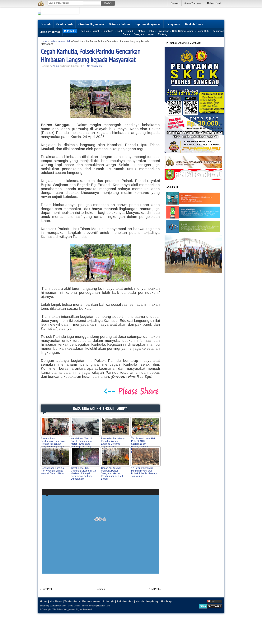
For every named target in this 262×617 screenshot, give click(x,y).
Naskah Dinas (194, 24)
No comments (94, 66)
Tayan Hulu (203, 31)
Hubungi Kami (214, 3)
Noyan (150, 34)
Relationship (125, 601)
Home (43, 601)
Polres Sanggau (64, 609)
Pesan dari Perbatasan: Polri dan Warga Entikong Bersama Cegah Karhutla (113, 442)
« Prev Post (46, 589)
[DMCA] (210, 608)
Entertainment (91, 601)
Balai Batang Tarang (183, 31)
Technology (72, 601)
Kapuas (85, 31)
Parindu (130, 31)
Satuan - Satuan (119, 24)
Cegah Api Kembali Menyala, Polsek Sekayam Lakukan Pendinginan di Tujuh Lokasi (112, 473)
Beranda (175, 3)
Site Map (166, 601)
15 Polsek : (70, 31)
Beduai (126, 34)
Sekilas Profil (64, 24)
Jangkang (108, 31)
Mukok (95, 31)
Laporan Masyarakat (148, 24)
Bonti (119, 31)
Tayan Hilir (163, 31)
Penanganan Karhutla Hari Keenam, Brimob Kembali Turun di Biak (52, 471)
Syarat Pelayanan (193, 3)
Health (140, 601)
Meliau (141, 31)
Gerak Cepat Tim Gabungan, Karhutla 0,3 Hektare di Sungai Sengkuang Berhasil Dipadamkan (83, 473)
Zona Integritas (50, 31)
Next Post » (155, 589)
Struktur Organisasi (91, 24)
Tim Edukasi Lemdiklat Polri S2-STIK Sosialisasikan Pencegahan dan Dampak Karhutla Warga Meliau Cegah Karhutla (144, 445)
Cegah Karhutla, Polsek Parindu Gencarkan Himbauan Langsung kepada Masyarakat (91, 55)
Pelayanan (173, 24)
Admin (56, 66)
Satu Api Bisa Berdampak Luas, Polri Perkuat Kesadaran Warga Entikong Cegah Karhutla (53, 444)
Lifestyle (108, 601)
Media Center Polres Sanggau (82, 606)
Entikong (162, 34)
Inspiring (152, 601)
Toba (151, 31)
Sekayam (139, 34)
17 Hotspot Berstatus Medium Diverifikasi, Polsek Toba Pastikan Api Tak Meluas (144, 472)
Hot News (56, 601)
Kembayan (218, 31)
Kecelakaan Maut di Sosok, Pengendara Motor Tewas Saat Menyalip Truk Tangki (82, 442)
